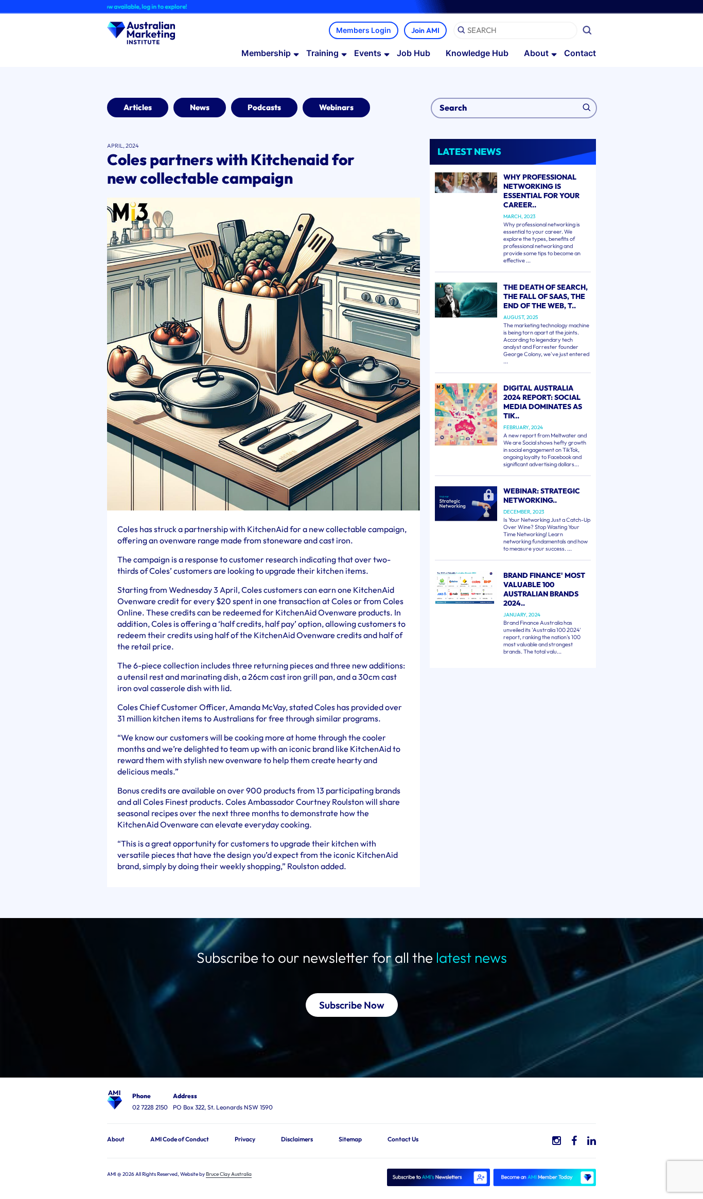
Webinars (336, 107)
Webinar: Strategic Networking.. (541, 495)
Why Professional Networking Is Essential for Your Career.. (541, 190)
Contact (580, 53)
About (536, 53)
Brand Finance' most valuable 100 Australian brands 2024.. (544, 589)
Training (322, 53)
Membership (266, 53)
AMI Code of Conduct (179, 1139)
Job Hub (413, 53)
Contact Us (403, 1139)
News (199, 107)
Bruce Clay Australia (229, 1174)
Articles (138, 107)
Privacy (245, 1139)
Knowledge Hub (477, 53)
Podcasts (264, 107)
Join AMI (425, 30)
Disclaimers (297, 1139)
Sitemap (350, 1139)
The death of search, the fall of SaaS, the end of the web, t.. (545, 296)
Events (367, 53)
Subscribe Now (351, 1005)
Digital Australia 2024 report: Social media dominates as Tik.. (542, 401)
